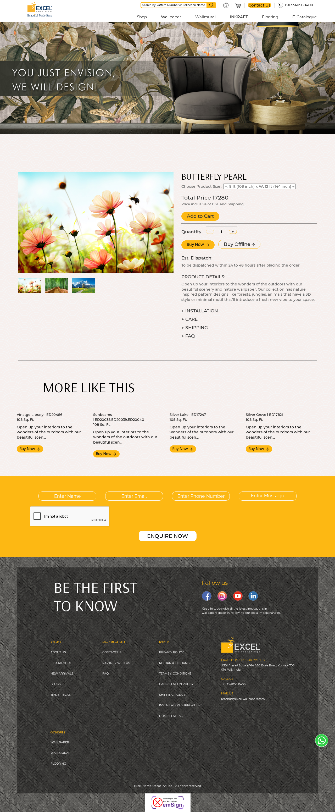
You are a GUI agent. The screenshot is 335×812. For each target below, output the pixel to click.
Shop (142, 16)
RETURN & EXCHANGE (175, 663)
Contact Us (259, 5)
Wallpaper (171, 16)
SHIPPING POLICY (172, 695)
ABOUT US (58, 652)
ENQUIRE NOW (167, 536)
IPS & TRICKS (61, 695)
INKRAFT (239, 16)
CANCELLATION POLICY (176, 684)
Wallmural (205, 16)
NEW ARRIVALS (62, 673)
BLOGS (56, 684)
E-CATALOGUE (61, 663)
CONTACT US (111, 652)
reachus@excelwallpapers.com (243, 699)
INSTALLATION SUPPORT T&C (180, 705)
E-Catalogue (304, 16)
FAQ (105, 673)
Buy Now (196, 244)
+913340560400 (298, 5)
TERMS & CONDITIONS (175, 673)
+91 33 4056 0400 (233, 684)
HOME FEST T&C (171, 716)
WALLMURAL (60, 753)
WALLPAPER (60, 742)
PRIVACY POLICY (171, 652)
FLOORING (58, 763)
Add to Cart (200, 216)
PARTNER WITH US (116, 663)
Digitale (203, 799)
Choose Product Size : (201, 186)
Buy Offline (238, 244)
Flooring (270, 16)
